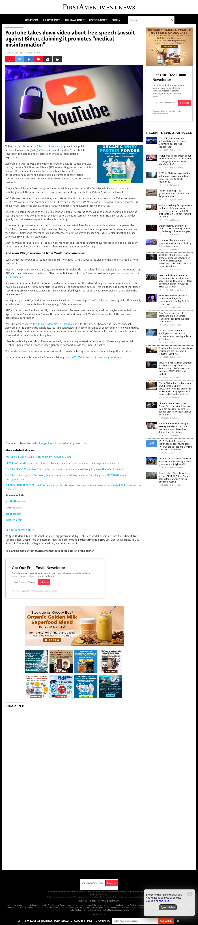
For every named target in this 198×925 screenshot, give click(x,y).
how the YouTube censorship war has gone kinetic (93, 357)
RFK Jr (134, 539)
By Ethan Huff (175, 150)
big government (65, 536)
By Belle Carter (175, 377)
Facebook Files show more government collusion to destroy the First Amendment (175, 243)
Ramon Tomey (32, 52)
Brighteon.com (13, 520)
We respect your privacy (83, 897)
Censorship (104, 536)
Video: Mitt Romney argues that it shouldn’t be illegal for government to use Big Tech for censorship (175, 300)
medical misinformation (65, 539)
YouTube (49, 543)
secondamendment (74, 20)
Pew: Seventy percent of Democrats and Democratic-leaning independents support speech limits (174, 317)
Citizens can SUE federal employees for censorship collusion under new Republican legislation (175, 334)
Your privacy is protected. (21, 591)
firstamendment (98, 20)
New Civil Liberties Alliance (115, 539)
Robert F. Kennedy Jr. (17, 543)
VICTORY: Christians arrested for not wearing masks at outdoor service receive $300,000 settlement (174, 177)
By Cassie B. (174, 185)
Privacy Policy (99, 914)
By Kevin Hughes (176, 468)
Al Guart (28, 536)
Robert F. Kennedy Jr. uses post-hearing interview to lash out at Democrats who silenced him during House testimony (174, 428)
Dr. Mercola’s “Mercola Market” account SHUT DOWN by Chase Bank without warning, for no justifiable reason (174, 477)
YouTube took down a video (47, 146)
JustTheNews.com (15, 501)
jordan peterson (41, 539)
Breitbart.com (13, 513)
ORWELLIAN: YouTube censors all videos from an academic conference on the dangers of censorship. (63, 463)
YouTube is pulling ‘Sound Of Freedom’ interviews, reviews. (38, 456)
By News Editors (176, 200)
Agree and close (168, 907)
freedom (116, 20)
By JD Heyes (174, 235)
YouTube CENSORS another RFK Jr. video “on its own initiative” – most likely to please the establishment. (64, 469)
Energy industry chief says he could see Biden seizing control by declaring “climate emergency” (175, 229)
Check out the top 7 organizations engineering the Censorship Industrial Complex (175, 351)
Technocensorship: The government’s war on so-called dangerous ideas (174, 193)
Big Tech (80, 536)
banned (49, 536)
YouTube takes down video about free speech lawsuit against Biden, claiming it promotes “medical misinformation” (175, 160)
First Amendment (122, 536)
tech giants (37, 543)
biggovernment (51, 20)
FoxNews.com (13, 507)
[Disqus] (74, 749)
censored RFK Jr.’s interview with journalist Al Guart (50, 324)
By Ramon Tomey (176, 168)
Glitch (18, 539)
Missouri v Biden (89, 539)
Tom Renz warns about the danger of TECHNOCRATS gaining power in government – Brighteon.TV (175, 461)
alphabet (39, 536)
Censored (91, 536)
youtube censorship (67, 543)
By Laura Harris (175, 270)
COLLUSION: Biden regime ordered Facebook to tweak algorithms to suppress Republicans (172, 142)
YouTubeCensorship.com (25, 351)
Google (26, 539)
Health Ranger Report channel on (58, 443)
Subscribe (166, 920)
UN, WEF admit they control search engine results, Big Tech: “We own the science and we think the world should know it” (175, 445)
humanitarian (31, 20)
